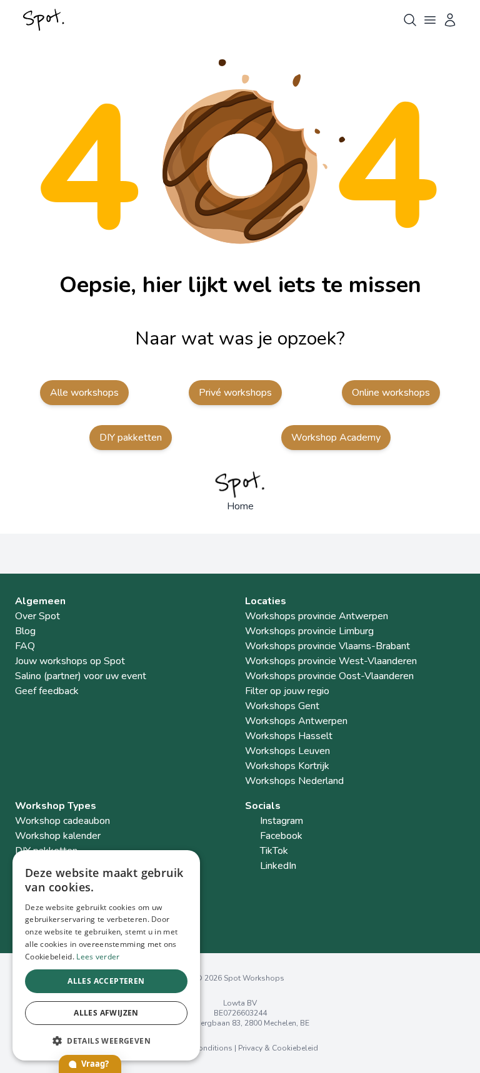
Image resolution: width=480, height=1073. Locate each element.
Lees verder (97, 956)
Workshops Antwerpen (296, 721)
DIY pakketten (130, 437)
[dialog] (106, 955)
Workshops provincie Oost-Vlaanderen (329, 676)
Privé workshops (235, 392)
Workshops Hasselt (288, 736)
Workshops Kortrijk (287, 766)
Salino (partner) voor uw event (80, 676)
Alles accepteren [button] (106, 981)
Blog (25, 631)
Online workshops (391, 392)
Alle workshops (84, 392)
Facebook (281, 836)
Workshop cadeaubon (62, 821)
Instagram (281, 821)
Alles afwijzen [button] (106, 1012)
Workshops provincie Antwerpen (316, 616)
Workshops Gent (282, 706)
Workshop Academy (336, 437)
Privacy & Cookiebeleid (278, 1048)
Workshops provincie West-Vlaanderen (331, 661)
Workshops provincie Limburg (309, 631)
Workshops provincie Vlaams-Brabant (327, 646)
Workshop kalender (58, 836)
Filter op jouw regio (287, 691)
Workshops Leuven (287, 751)
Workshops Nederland (294, 781)
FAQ (25, 646)
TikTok (274, 851)
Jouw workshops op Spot (70, 661)
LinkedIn (278, 866)
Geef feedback (47, 691)
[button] (106, 1040)
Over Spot (37, 616)
